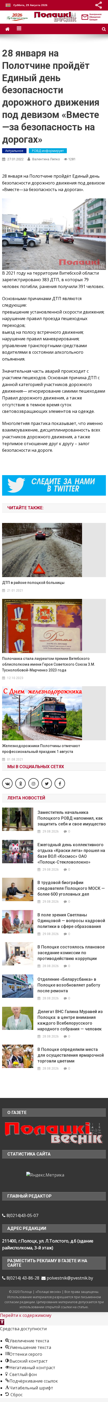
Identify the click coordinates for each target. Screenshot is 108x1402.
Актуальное (14, 150)
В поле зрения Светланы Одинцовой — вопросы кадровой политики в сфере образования (71, 920)
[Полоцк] (54, 1133)
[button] (2, 1322)
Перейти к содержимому (25, 1315)
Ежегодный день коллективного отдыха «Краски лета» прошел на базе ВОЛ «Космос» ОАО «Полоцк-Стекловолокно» (71, 853)
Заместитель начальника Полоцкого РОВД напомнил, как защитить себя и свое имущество (71, 818)
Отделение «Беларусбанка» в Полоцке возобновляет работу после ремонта (68, 985)
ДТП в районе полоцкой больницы (33, 583)
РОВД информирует (48, 150)
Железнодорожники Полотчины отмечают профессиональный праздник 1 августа (41, 749)
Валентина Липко (46, 159)
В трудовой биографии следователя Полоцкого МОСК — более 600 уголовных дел (71, 888)
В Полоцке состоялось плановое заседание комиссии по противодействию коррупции (71, 952)
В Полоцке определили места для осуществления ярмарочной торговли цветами (70, 1055)
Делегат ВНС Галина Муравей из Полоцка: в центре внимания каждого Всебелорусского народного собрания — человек (70, 1020)
